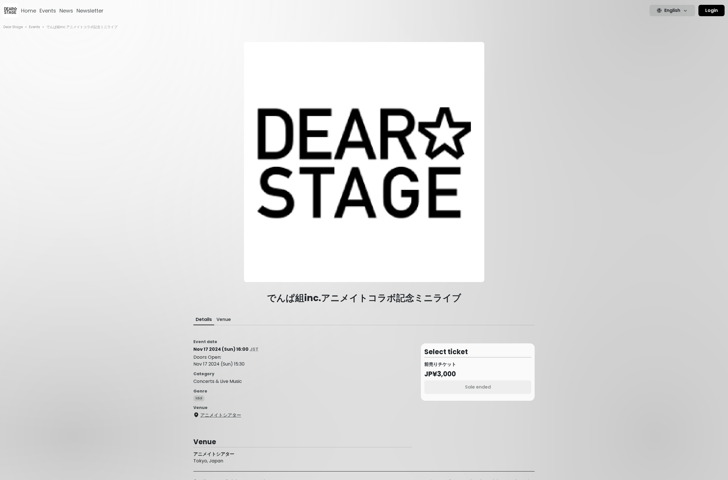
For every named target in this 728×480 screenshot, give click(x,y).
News (66, 10)
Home (28, 10)
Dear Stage (13, 26)
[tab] (203, 319)
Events (48, 10)
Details (204, 319)
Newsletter (90, 10)
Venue (223, 319)
